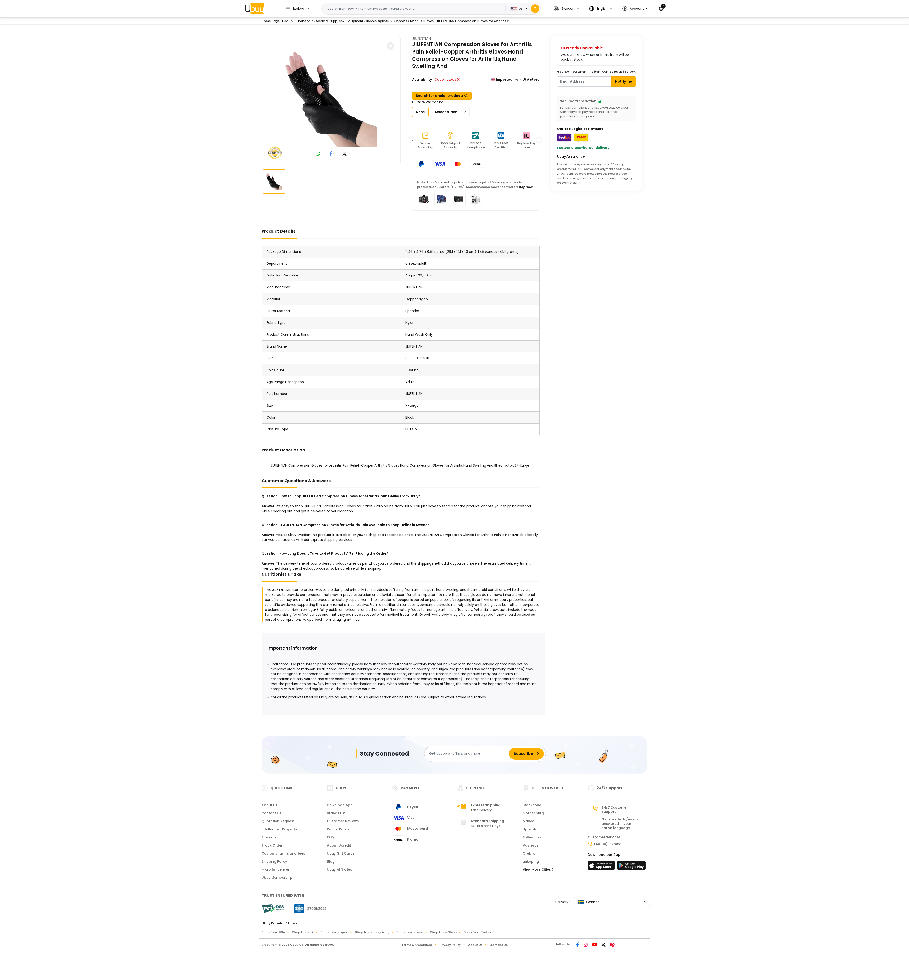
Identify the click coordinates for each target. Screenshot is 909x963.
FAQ (330, 837)
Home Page (271, 21)
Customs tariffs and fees (283, 853)
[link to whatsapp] (318, 154)
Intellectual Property (279, 829)
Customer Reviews (343, 821)
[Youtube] (595, 945)
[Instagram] (586, 945)
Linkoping (531, 861)
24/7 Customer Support (615, 809)
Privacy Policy (450, 945)
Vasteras (531, 845)
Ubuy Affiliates (339, 869)
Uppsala (530, 829)
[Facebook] (578, 945)
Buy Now (526, 187)
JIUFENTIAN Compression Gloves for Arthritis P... (473, 21)
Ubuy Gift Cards (341, 853)
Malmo (529, 821)
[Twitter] (604, 945)
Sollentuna (532, 837)
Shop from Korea (410, 932)
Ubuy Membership (277, 877)
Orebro (529, 853)
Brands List (336, 813)
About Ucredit (339, 845)
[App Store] (602, 867)
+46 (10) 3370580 (608, 844)
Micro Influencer (276, 869)
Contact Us (271, 813)
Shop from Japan (334, 932)
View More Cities (537, 869)
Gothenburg (533, 813)
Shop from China (443, 932)
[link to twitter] (344, 154)
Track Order (272, 845)
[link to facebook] (331, 154)
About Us (269, 805)
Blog (331, 861)
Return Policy (338, 829)
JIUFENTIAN (421, 38)
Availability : (422, 79)
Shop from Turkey (477, 932)
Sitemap (269, 837)
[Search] (535, 8)
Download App (340, 805)
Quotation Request (278, 821)
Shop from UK (302, 932)
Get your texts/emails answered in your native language (620, 823)
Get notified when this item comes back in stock (596, 71)
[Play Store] (631, 867)
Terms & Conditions (416, 945)
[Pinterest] (612, 945)
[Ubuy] (254, 8)
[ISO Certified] (308, 908)
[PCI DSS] (273, 908)
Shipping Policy (274, 861)
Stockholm (532, 805)
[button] (566, 9)
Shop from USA (273, 932)
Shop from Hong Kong (372, 932)
